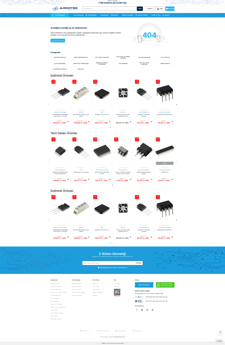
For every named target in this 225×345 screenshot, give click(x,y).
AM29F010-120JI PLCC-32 (102, 114)
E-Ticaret (107, 343)
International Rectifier (165, 112)
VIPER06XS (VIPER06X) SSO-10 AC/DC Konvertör (60, 172)
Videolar (115, 15)
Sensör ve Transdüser (81, 63)
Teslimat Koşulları (76, 283)
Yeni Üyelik (117, 283)
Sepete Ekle (60, 122)
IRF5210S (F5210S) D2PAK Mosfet (144, 172)
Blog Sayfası (105, 15)
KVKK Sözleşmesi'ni (106, 267)
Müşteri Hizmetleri (128, 15)
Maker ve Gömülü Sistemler (102, 63)
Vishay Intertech (122, 170)
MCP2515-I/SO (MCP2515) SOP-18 (102, 172)
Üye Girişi (116, 286)
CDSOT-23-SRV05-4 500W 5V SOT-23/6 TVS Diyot (123, 172)
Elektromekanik (59, 63)
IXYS (81, 170)
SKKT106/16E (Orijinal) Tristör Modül (81, 115)
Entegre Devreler (60, 57)
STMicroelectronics (60, 170)
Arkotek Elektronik (144, 112)
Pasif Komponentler (81, 57)
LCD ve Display (165, 57)
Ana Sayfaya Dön (59, 40)
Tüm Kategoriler (60, 15)
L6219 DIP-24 (164, 172)
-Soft (103, 343)
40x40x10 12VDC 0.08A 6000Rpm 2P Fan (123, 115)
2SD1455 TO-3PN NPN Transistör (144, 115)
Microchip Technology (102, 170)
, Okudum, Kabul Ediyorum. (113, 267)
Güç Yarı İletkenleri (102, 57)
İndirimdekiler (96, 289)
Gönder (139, 263)
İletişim (167, 15)
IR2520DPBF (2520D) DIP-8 (164, 114)
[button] (110, 127)
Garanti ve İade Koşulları (78, 292)
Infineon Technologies (60, 112)
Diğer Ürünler (165, 63)
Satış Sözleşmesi (76, 289)
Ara (139, 8)
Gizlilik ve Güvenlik (77, 295)
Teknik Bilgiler (92, 15)
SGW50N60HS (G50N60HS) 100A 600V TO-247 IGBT (60, 115)
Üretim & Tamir (156, 15)
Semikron (81, 112)
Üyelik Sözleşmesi (76, 286)
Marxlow (123, 112)
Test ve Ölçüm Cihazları (144, 63)
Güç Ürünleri (123, 63)
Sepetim (95, 295)
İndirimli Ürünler (79, 15)
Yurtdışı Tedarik (142, 15)
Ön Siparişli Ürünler (60, 69)
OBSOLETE (81, 69)
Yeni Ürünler (96, 286)
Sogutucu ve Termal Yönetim (123, 57)
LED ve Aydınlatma (144, 57)
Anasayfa (95, 283)
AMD (102, 112)
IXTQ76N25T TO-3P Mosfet (81, 172)
